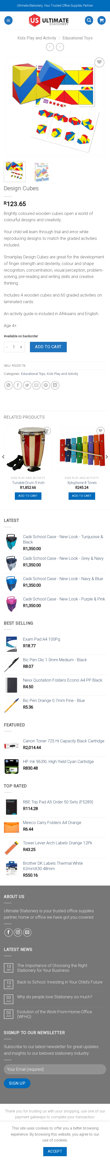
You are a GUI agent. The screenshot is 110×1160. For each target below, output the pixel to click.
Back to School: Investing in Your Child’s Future (60, 982)
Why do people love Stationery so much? (54, 996)
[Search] (89, 20)
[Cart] (101, 20)
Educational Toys (77, 38)
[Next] (97, 107)
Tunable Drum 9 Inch (28, 483)
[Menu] (8, 20)
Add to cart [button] (28, 495)
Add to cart (48, 346)
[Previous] (12, 107)
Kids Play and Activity (36, 38)
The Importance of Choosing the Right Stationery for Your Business (52, 968)
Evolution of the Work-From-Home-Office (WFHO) (54, 1014)
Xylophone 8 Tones (82, 483)
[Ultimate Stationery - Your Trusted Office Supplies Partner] (49, 20)
